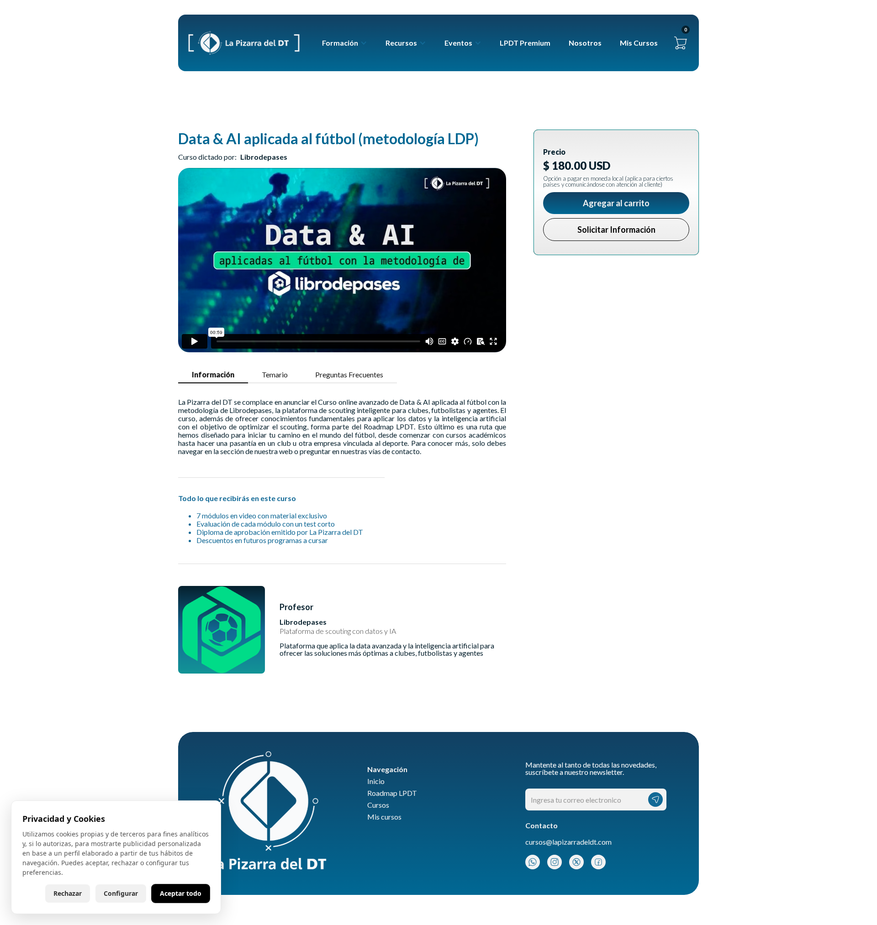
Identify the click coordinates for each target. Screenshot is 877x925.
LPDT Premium (525, 42)
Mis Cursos (639, 42)
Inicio (376, 781)
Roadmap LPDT (392, 793)
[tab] (213, 375)
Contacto (541, 825)
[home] (244, 43)
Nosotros (585, 42)
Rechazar (67, 893)
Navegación (387, 769)
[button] (344, 43)
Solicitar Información (616, 230)
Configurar (121, 893)
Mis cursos (384, 816)
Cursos (378, 805)
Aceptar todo (180, 893)
